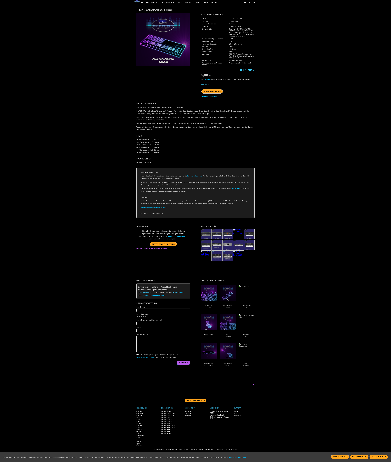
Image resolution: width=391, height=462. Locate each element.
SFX (137, 439)
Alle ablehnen (340, 457)
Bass (138, 417)
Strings (138, 442)
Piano (138, 437)
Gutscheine (238, 415)
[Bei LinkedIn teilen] (249, 70)
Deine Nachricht (142, 334)
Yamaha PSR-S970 (167, 421)
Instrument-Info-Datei (194, 176)
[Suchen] (254, 2)
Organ (138, 431)
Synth (138, 444)
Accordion (139, 413)
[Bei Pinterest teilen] (251, 70)
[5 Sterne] (146, 317)
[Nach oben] (253, 219)
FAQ (235, 413)
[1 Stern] (137, 317)
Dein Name (140, 307)
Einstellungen (359, 457)
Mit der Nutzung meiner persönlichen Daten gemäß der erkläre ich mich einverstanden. (157, 356)
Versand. (208, 79)
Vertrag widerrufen (195, 400)
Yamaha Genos (166, 411)
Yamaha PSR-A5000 (168, 427)
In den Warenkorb (212, 91)
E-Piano (139, 429)
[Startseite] (142, 2)
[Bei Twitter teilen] (246, 70)
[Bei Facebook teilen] (244, 70)
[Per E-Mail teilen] (241, 70)
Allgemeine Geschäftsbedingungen (165, 449)
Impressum (219, 449)
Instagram (188, 415)
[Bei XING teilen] (254, 70)
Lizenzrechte (235, 188)
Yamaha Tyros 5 (166, 417)
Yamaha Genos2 (166, 433)
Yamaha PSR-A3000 (168, 425)
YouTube (188, 413)
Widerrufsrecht (183, 449)
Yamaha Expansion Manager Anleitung (154, 207)
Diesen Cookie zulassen (163, 244)
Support (236, 411)
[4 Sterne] (144, 317)
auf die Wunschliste (209, 96)
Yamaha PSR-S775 (167, 423)
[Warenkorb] (245, 2)
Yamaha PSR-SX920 (168, 429)
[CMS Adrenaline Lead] (163, 39)
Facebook (188, 411)
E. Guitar (139, 425)
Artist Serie (140, 415)
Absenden (183, 363)
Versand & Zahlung (197, 449)
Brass (138, 419)
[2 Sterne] (139, 317)
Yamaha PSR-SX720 (168, 431)
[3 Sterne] (142, 317)
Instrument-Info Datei (217, 415)
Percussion (140, 435)
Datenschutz (209, 449)
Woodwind (139, 446)
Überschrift (140, 327)
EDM (138, 427)
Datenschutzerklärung (176, 236)
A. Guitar (139, 411)
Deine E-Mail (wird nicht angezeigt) (149, 320)
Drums (138, 423)
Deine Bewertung (142, 314)
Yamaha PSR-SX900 (168, 413)
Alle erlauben (379, 457)
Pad (137, 433)
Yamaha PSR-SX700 (168, 415)
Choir (138, 421)
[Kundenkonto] (249, 2)
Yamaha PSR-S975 (167, 419)
